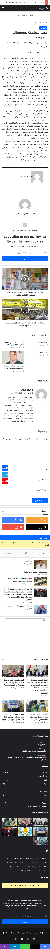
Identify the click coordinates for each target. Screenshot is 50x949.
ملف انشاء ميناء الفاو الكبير (37, 806)
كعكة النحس (43, 342)
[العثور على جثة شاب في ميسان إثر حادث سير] (25, 831)
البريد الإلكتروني (43, 479)
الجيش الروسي (18, 858)
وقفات (21, 870)
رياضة (44, 788)
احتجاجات (44, 858)
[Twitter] (5, 474)
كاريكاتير (44, 799)
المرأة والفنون (42, 776)
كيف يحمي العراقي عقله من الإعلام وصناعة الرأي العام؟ (13, 367)
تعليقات (9, 553)
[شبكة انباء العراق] (34, 8)
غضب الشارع (8, 866)
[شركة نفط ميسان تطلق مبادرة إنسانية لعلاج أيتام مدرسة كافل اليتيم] (37, 706)
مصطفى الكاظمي (41, 870)
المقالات (36, 23)
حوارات (44, 784)
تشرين (22, 862)
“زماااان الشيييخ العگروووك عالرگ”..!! (19, 606)
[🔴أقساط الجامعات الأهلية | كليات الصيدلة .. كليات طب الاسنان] (40, 581)
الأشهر (41, 553)
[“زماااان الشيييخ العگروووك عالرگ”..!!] (40, 609)
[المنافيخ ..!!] (40, 564)
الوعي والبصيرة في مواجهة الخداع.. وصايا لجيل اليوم (14, 343)
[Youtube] (5, 481)
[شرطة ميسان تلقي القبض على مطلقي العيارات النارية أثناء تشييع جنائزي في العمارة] (13, 706)
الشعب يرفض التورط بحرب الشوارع (35, 572)
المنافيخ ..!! (28, 561)
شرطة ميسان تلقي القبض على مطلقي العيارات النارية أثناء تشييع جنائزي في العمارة (13, 717)
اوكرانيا (36, 862)
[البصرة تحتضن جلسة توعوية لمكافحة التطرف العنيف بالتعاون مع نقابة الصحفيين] (13, 671)
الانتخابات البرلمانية (32, 858)
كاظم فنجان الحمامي (37, 43)
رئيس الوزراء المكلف (28, 866)
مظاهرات (30, 870)
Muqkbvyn (27, 390)
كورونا (44, 803)
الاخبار (44, 773)
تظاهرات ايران (42, 866)
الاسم (46, 469)
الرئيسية (43, 23)
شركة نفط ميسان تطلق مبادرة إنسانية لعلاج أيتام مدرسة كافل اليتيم (39, 717)
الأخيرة (25, 553)
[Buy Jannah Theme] (25, 15)
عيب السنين (44, 352)
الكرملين (44, 862)
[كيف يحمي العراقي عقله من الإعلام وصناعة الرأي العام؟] (13, 357)
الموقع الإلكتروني (42, 490)
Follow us (44, 877)
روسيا (17, 866)
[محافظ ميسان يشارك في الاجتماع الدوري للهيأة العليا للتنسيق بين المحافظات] (9, 831)
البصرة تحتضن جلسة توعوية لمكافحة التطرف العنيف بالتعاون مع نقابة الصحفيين (14, 682)
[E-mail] (43, 189)
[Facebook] (5, 468)
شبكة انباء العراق (8, 933)
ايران (28, 862)
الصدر (8, 858)
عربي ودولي (42, 791)
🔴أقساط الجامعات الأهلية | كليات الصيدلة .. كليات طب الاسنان (19, 580)
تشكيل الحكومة (12, 862)
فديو (45, 795)
